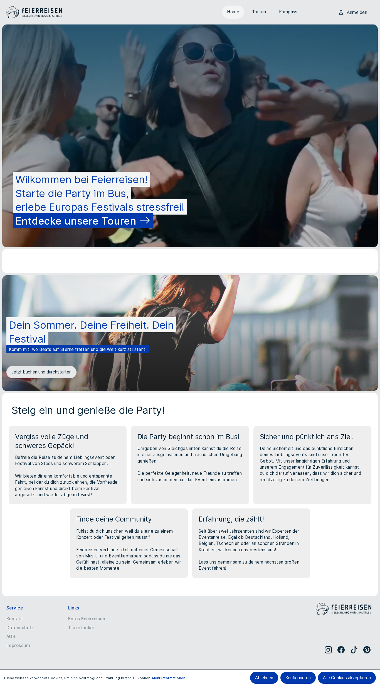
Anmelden (357, 12)
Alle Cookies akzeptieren (347, 677)
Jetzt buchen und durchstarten (41, 372)
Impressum (18, 645)
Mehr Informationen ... (170, 678)
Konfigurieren (298, 677)
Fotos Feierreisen (86, 618)
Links (73, 608)
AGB (10, 636)
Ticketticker (81, 627)
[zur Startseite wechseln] (34, 12)
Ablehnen (264, 677)
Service (14, 608)
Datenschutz (20, 627)
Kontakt (14, 618)
